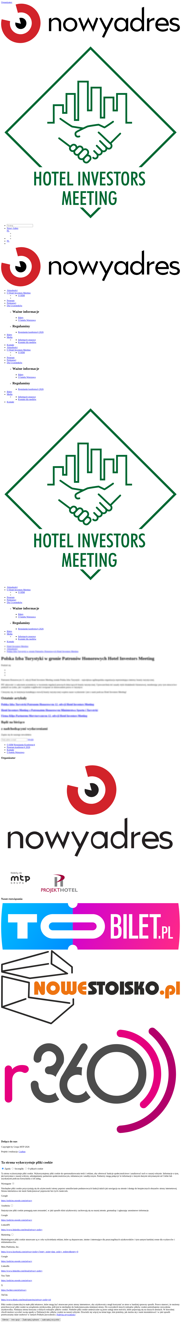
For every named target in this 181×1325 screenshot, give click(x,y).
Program (10, 300)
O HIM (21, 295)
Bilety (20, 317)
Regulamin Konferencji (24, 745)
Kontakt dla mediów (27, 342)
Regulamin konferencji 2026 (31, 332)
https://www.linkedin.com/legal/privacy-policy (21, 1229)
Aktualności (12, 290)
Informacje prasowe (27, 340)
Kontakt (10, 345)
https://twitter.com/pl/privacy (13, 1290)
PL (8, 231)
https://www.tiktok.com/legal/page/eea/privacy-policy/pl (26, 1299)
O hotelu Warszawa (27, 320)
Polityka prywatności (66, 1314)
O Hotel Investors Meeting (19, 293)
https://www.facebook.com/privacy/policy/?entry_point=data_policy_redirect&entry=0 (39, 1251)
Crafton (22, 1151)
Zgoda (7, 1168)
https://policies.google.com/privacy (16, 1200)
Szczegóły (19, 1168)
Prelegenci (11, 303)
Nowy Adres (12, 228)
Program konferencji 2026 (18, 747)
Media (9, 337)
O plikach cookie (35, 1168)
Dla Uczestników (14, 305)
